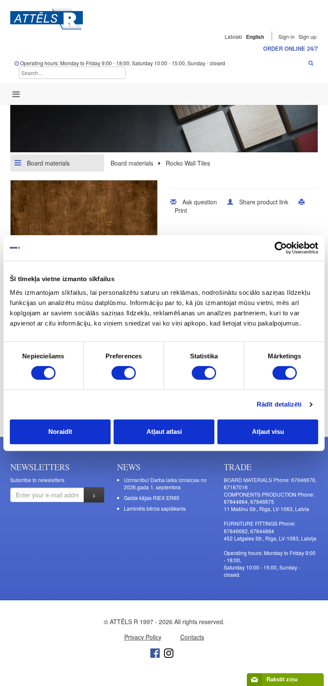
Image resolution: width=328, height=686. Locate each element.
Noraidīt (60, 431)
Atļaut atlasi (164, 431)
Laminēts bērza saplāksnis (155, 508)
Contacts (192, 637)
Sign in (287, 36)
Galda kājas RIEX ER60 (151, 497)
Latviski (233, 36)
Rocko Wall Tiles (188, 163)
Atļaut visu (268, 431)
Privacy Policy (142, 637)
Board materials (47, 163)
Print (181, 210)
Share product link (263, 202)
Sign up (307, 36)
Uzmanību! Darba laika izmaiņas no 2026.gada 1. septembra (165, 483)
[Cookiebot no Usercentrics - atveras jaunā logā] (280, 247)
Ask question (199, 202)
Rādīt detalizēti (279, 404)
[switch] (123, 373)
